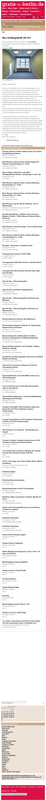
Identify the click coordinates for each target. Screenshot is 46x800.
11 (4, 713)
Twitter (38, 17)
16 (13, 713)
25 (4, 717)
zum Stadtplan (31, 42)
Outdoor (4, 762)
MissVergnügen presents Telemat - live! (15, 604)
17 (2, 715)
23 (13, 715)
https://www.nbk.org (13, 140)
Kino (3, 736)
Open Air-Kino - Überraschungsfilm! (14, 281)
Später (4, 14)
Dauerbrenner (26, 14)
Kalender (10, 27)
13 (7, 713)
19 (6, 715)
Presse (12, 787)
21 (9, 715)
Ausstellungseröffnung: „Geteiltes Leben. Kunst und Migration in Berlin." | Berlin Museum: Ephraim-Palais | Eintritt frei (21, 216)
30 (13, 717)
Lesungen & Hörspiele (9, 741)
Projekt (19, 16)
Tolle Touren (6, 728)
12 (6, 713)
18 (4, 715)
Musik (4, 750)
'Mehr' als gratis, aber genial (11, 771)
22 (11, 715)
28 (9, 717)
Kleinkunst (5, 746)
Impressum (40, 787)
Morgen (5, 11)
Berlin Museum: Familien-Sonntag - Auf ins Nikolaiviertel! (22, 226)
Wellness (5, 757)
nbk (6, 135)
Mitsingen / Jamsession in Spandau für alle (17, 245)
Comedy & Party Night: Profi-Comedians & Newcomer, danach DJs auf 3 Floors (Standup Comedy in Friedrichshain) (21, 409)
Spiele (4, 764)
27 (7, 717)
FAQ (24, 16)
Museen (4, 737)
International (6, 748)
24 (2, 717)
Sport (3, 766)
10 (2, 713)
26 (6, 717)
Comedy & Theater (8, 745)
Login (42, 16)
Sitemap (13, 791)
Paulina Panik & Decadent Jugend (14, 535)
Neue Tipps (12, 8)
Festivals (5, 730)
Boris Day (5, 596)
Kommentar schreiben (17, 145)
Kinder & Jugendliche (9, 755)
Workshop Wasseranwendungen (13, 480)
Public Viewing (6, 743)
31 (2, 719)
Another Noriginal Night (10, 587)
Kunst (10, 48)
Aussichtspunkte (7, 732)
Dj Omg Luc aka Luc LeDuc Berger (14, 612)
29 (11, 717)
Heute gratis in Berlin (28, 8)
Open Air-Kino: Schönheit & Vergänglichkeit (17, 290)
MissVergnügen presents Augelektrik (15, 562)
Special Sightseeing (8, 727)
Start (4, 8)
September (35, 11)
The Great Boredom (9, 579)
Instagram (33, 17)
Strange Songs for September (12, 543)
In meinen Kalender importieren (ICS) (3, 32)
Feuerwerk (5, 734)
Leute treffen (6, 754)
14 (9, 713)
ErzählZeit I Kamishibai (10, 518)
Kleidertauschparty (8, 472)
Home (4, 27)
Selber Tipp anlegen (8, 16)
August (26, 11)
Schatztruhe (6, 759)
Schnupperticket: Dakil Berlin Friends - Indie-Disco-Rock (21, 262)
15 (11, 713)
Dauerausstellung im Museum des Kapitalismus (18, 319)
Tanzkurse (5, 770)
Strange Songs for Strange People (14, 570)
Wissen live (5, 752)
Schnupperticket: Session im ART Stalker (16, 254)
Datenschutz (6, 791)
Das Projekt (5, 787)
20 (7, 715)
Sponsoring (31, 787)
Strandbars (5, 761)
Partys (4, 768)
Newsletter (13, 14)
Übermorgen (15, 11)
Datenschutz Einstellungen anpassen (14, 794)
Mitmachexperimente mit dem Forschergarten (18, 488)
